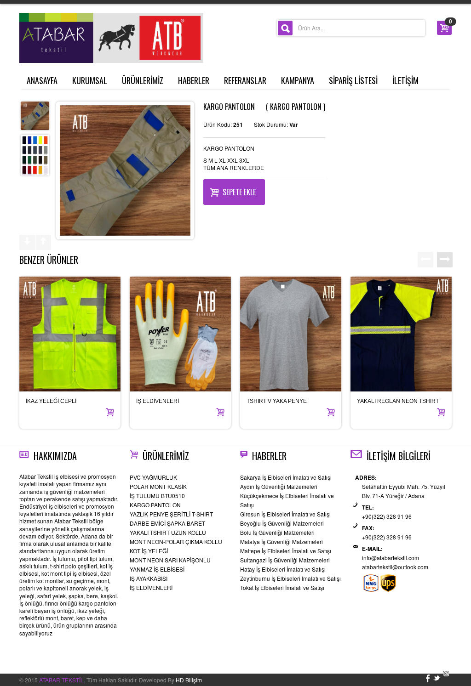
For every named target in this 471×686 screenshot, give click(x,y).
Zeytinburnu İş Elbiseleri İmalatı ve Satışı (290, 578)
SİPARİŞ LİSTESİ (353, 80)
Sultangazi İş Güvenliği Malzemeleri (285, 560)
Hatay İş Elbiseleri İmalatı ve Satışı (283, 569)
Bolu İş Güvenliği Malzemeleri (277, 532)
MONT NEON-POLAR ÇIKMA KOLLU (176, 541)
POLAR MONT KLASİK (158, 486)
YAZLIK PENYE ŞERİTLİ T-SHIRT (171, 514)
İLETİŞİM (405, 80)
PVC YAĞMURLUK (153, 477)
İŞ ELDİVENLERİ (157, 401)
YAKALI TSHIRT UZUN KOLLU (168, 532)
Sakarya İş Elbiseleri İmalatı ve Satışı (286, 477)
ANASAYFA (42, 80)
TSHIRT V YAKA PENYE (277, 401)
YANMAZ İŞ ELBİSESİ (157, 569)
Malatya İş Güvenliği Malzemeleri (281, 541)
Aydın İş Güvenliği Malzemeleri (278, 486)
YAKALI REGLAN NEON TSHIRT (398, 401)
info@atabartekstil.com (390, 557)
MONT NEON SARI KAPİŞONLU (170, 560)
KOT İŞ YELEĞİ (149, 551)
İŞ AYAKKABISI (148, 578)
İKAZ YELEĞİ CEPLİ (51, 401)
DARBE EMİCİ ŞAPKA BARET (167, 523)
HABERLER (193, 80)
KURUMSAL (89, 80)
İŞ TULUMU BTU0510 (157, 495)
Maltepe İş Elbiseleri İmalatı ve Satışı (285, 551)
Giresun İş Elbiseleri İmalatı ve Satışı (285, 514)
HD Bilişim (189, 680)
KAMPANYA (297, 80)
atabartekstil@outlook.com (395, 567)
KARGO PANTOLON (155, 505)
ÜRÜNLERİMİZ (142, 80)
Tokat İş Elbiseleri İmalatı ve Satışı (282, 587)
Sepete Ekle (239, 192)
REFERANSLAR (245, 80)
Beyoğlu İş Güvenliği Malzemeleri (282, 523)
